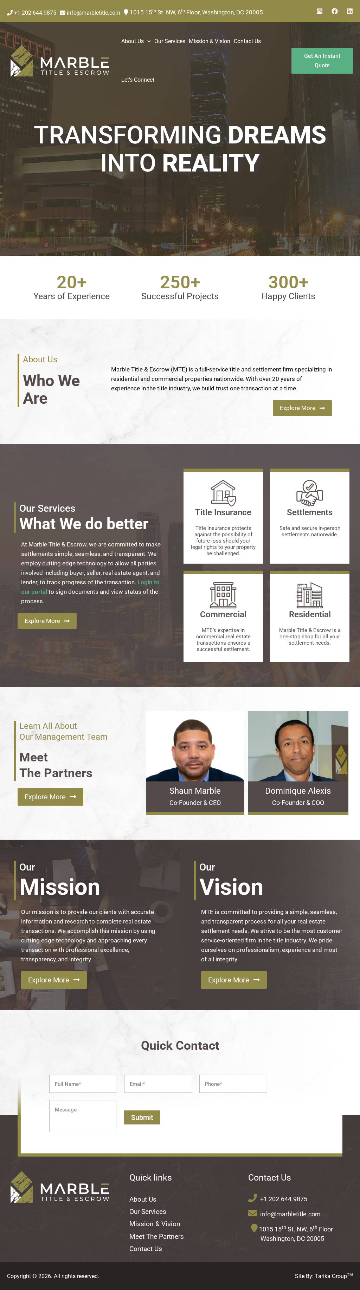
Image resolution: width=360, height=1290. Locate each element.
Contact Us (145, 1249)
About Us (142, 1199)
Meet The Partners (156, 1236)
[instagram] (319, 11)
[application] (147, 41)
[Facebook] (335, 11)
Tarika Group (334, 1276)
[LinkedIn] (350, 11)
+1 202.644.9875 (34, 12)
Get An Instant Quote (322, 61)
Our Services (147, 1212)
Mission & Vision (154, 1224)
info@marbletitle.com (92, 12)
